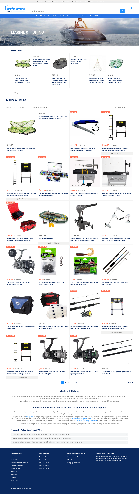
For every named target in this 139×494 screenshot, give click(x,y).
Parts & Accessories (77, 2)
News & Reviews (89, 2)
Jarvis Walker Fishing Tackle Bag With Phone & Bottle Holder (21, 327)
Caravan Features (44, 468)
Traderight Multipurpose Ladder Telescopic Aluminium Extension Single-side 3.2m (20, 373)
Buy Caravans (38, 2)
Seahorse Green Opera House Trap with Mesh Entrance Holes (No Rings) (22, 80)
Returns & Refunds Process (19, 463)
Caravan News (43, 457)
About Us (14, 471)
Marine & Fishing (81, 16)
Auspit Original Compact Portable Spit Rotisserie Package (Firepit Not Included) (116, 194)
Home (5, 93)
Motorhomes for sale (74, 460)
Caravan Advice (44, 463)
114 (76, 382)
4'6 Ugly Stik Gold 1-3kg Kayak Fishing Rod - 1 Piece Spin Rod (115, 283)
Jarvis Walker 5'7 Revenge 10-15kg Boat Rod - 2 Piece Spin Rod (116, 373)
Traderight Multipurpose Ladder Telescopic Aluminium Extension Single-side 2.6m (115, 149)
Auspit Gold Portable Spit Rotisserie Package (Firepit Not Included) (84, 194)
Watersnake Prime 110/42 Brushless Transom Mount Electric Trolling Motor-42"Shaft (84, 239)
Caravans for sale (72, 457)
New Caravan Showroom (51, 2)
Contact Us (14, 460)
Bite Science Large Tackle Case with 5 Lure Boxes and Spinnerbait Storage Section (20, 239)
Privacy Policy (15, 468)
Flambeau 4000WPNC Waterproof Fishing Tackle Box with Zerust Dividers (53, 194)
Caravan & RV (52, 16)
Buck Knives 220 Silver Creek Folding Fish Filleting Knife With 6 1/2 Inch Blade (83, 149)
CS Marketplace (16, 488)
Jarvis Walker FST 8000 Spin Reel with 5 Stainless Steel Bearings (19, 283)
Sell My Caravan (65, 2)
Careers (13, 477)
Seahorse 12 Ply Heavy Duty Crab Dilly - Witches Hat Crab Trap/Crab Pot (96, 80)
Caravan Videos (44, 466)
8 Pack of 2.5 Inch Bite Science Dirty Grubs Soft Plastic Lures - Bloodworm (84, 283)
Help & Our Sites (100, 2)
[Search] (122, 11)
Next (129, 382)
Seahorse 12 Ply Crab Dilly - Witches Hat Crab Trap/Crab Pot (78, 61)
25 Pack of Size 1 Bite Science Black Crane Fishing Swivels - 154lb (51, 283)
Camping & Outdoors (66, 16)
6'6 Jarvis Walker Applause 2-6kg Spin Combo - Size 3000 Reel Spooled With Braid (84, 327)
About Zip (14, 474)
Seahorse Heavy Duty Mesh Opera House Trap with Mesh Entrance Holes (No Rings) (41, 62)
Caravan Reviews (44, 460)
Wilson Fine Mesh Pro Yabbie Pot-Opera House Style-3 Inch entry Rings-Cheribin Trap (59, 81)
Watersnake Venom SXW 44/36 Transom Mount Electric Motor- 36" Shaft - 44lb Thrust (116, 239)
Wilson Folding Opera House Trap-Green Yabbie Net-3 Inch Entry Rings (115, 80)
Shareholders (15, 480)
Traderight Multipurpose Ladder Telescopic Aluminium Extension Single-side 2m (115, 327)
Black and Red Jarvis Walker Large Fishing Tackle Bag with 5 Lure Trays (54, 327)
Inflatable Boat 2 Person (46, 238)
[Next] (128, 71)
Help (12, 457)
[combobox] (74, 11)
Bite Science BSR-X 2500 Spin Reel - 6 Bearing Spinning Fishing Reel (84, 373)
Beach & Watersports (96, 16)
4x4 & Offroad (40, 16)
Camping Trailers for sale (75, 463)
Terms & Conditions (17, 466)
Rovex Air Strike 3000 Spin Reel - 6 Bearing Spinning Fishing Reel (52, 373)
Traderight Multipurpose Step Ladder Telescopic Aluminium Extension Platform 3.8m (21, 194)
